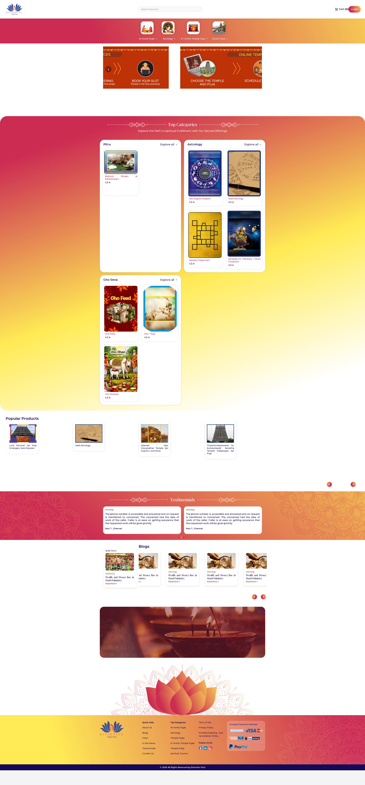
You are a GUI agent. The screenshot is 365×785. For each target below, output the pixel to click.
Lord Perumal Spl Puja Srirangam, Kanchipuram (22, 446)
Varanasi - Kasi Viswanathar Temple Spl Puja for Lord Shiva (154, 448)
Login (354, 9)
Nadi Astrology (82, 445)
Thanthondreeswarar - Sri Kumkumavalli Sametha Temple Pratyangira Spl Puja (220, 449)
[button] (108, 69)
